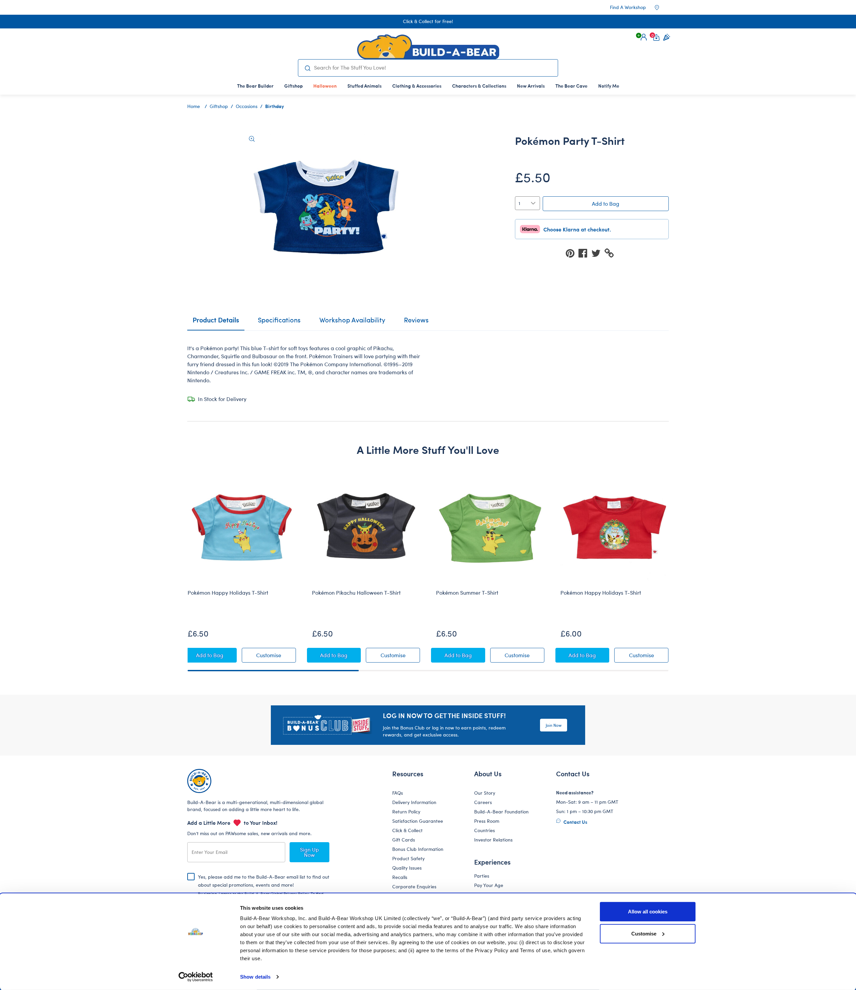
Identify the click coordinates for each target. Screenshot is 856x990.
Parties (481, 876)
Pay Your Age (488, 885)
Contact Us (574, 821)
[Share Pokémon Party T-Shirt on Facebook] (584, 253)
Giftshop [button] (293, 85)
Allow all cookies (647, 911)
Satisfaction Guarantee (417, 821)
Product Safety (408, 858)
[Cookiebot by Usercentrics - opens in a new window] (196, 977)
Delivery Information (414, 802)
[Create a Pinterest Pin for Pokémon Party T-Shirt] (572, 253)
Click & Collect (407, 830)
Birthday (274, 106)
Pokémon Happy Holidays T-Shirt (228, 592)
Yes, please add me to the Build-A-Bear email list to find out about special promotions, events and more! (263, 890)
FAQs (397, 793)
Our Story (484, 793)
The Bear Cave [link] (571, 85)
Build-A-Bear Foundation (501, 811)
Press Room (486, 821)
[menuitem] (255, 86)
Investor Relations (493, 839)
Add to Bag (605, 203)
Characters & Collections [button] (479, 85)
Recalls (399, 877)
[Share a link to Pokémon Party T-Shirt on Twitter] (598, 253)
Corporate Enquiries (414, 886)
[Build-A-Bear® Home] (428, 46)
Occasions (246, 106)
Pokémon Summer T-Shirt (467, 592)
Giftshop (219, 106)
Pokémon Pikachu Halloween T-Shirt (356, 592)
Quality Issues (407, 868)
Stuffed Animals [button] (364, 85)
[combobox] (433, 68)
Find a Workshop (628, 7)
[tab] (279, 322)
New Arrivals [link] (531, 85)
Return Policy (406, 811)
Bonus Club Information (417, 849)
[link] (325, 86)
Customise (643, 933)
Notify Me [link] (608, 85)
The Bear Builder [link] (255, 85)
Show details (255, 977)
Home (193, 106)
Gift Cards (403, 839)
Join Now (553, 725)
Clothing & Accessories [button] (416, 85)
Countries (484, 830)
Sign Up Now (309, 852)
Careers (483, 802)
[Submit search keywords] (307, 68)
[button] (644, 37)
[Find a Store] (661, 7)
